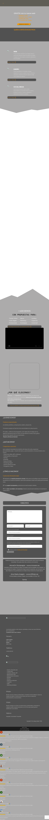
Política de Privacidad (22, 549)
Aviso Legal (24, 727)
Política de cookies (24, 728)
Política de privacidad (24, 730)
